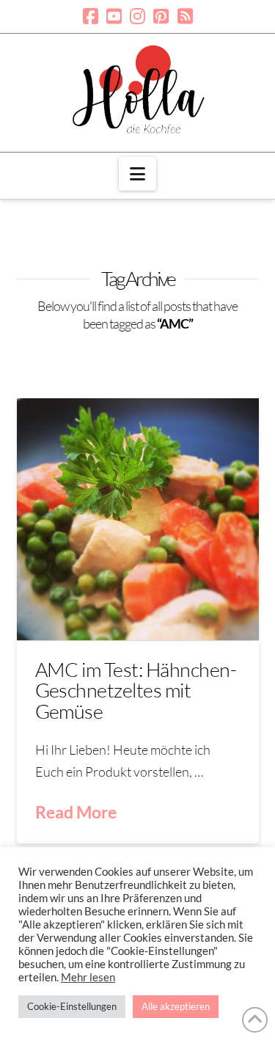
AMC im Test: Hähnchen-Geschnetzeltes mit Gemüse (136, 690)
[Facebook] (90, 16)
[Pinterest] (161, 16)
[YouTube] (114, 16)
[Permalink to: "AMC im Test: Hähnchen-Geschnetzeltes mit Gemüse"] (138, 519)
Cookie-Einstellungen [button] (72, 1006)
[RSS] (185, 16)
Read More (76, 812)
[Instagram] (137, 16)
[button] (137, 174)
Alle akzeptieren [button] (176, 1006)
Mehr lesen (88, 977)
